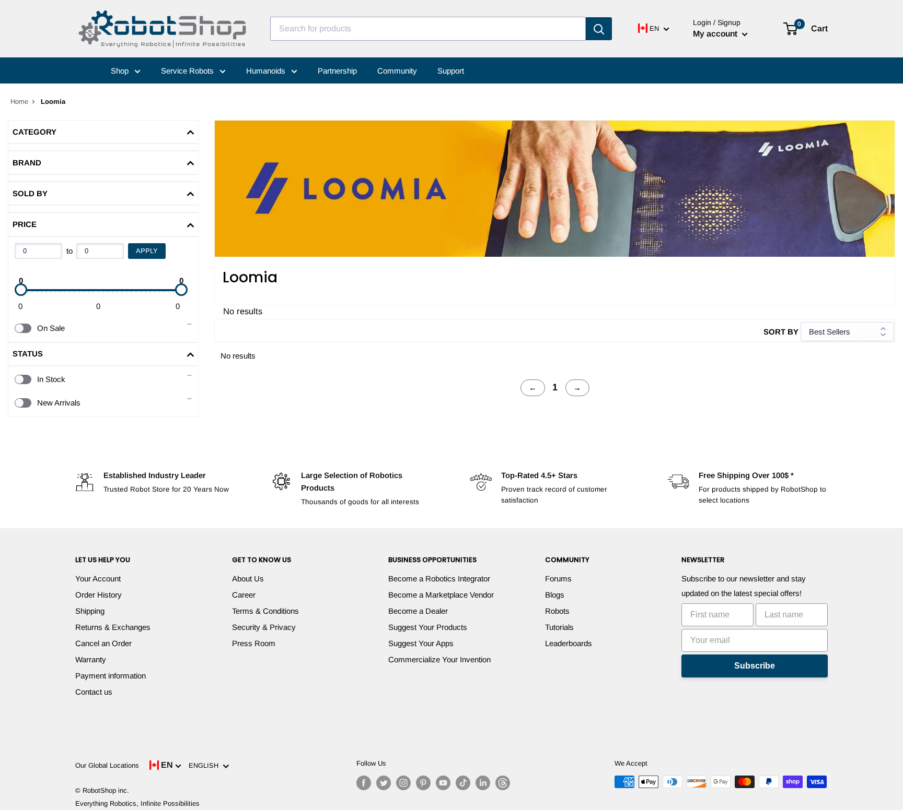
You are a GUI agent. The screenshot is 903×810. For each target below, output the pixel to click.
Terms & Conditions (265, 610)
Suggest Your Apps (421, 643)
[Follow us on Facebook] (363, 783)
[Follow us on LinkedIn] (483, 783)
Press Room (253, 643)
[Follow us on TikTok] (463, 783)
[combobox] (428, 29)
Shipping (90, 610)
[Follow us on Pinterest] (423, 783)
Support (450, 70)
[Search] (599, 28)
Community (397, 70)
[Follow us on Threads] (502, 783)
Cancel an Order (103, 643)
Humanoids (266, 70)
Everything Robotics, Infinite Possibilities (137, 803)
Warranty (90, 659)
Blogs (554, 594)
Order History (98, 594)
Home (19, 101)
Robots (557, 610)
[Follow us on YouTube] (443, 783)
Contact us (93, 691)
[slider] (21, 289)
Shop (121, 70)
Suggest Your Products (427, 627)
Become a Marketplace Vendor (441, 594)
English (206, 765)
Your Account (98, 578)
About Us (248, 578)
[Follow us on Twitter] (383, 783)
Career (244, 594)
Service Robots (188, 70)
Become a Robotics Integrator (439, 578)
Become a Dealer (418, 610)
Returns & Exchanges (112, 627)
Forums (558, 578)
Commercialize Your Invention (439, 659)
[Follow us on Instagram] (403, 783)
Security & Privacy (264, 627)
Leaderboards (568, 643)
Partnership (337, 70)
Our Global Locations (107, 765)
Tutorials (559, 627)
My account (716, 33)
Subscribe (754, 665)
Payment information (110, 675)
